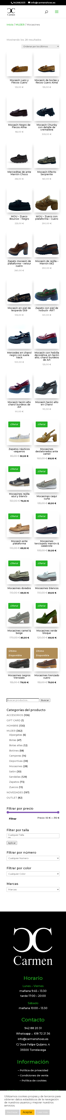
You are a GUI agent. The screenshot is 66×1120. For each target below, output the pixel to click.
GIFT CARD (13, 720)
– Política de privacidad (33, 1070)
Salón (12, 771)
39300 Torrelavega (33, 1050)
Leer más (42, 1112)
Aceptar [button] (27, 1112)
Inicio (10, 24)
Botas (12, 740)
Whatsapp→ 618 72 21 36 (33, 1033)
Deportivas (16, 761)
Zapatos (14, 781)
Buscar (45, 700)
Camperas (15, 755)
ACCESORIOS (15, 715)
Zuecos (13, 787)
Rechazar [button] (12, 1112)
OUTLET (12, 797)
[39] (33, 837)
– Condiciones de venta (33, 1075)
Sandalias (15, 776)
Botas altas (16, 745)
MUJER (20, 24)
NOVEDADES (15, 792)
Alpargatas (15, 734)
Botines (14, 750)
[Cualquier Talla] (33, 835)
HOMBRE (12, 725)
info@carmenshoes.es (33, 1039)
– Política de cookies (33, 1080)
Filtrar (12, 818)
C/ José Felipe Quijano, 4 (33, 1044)
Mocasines (15, 766)
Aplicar (12, 843)
